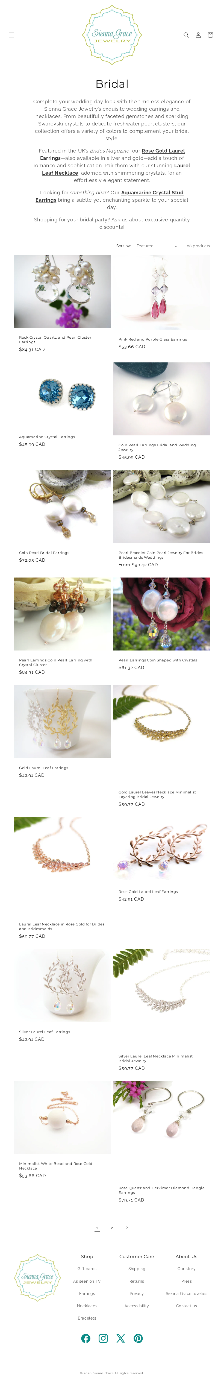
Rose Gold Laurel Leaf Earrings (148, 891)
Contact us (186, 1306)
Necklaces (87, 1306)
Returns (136, 1281)
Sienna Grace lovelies (187, 1293)
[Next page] (127, 1228)
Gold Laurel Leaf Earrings (43, 768)
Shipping (137, 1269)
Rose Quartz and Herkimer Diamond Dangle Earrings (162, 1190)
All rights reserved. (129, 1373)
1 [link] (97, 1227)
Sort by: (123, 246)
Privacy (137, 1293)
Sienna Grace (103, 1373)
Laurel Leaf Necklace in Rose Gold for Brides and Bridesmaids (61, 926)
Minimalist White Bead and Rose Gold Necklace (56, 1165)
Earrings (87, 1293)
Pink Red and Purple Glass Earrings (153, 339)
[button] (11, 35)
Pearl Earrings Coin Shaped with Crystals (158, 660)
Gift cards (87, 1269)
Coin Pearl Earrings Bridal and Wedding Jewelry (157, 447)
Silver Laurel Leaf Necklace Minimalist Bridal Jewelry (156, 1058)
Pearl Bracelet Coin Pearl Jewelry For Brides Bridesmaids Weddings (161, 554)
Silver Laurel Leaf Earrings (44, 1032)
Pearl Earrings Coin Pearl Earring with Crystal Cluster (56, 662)
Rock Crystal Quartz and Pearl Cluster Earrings (55, 339)
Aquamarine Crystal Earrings (47, 437)
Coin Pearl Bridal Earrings (44, 552)
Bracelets (87, 1318)
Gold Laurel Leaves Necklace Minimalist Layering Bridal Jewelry (157, 794)
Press (186, 1281)
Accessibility (137, 1306)
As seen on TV (87, 1281)
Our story (187, 1269)
